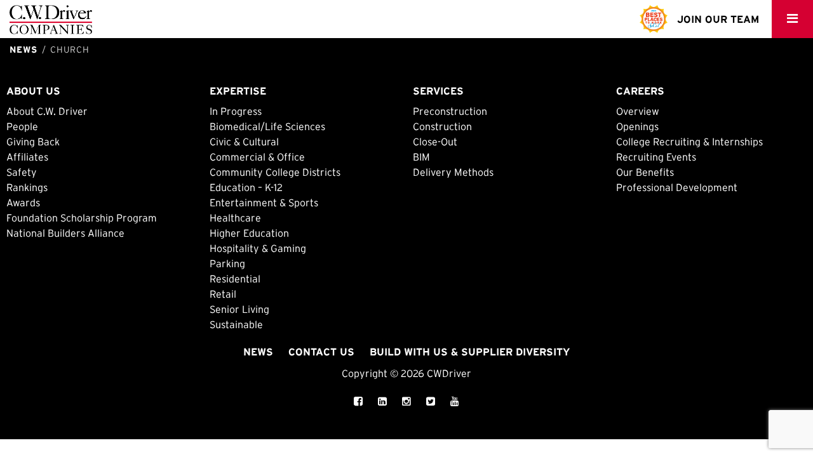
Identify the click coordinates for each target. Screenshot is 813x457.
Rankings (27, 187)
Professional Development (676, 187)
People (22, 126)
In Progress (236, 111)
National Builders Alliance (65, 233)
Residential (235, 278)
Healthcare (235, 217)
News (258, 351)
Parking (227, 263)
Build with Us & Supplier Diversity (470, 351)
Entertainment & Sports (264, 202)
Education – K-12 (246, 187)
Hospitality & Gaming (258, 248)
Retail (223, 294)
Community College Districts (275, 172)
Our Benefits (645, 172)
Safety (21, 172)
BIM (421, 156)
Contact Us (321, 351)
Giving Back (33, 141)
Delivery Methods (453, 172)
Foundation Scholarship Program (81, 217)
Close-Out (435, 141)
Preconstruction (450, 111)
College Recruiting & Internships (689, 141)
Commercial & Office (257, 156)
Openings (637, 126)
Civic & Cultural (244, 141)
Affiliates (27, 156)
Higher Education (249, 233)
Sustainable (236, 324)
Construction (442, 126)
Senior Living (239, 309)
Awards (23, 202)
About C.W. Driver (47, 111)
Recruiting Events (656, 156)
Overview (637, 111)
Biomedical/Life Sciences (267, 126)
